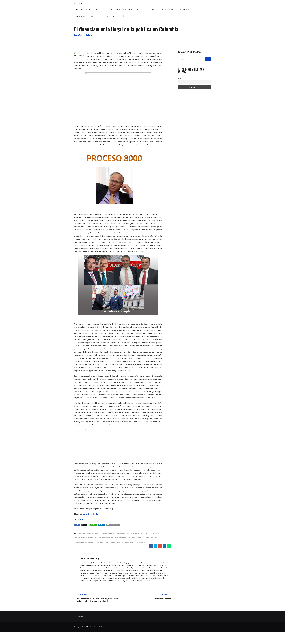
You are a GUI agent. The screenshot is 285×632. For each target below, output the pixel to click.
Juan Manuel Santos (120, 537)
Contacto (81, 16)
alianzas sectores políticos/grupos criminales (100, 533)
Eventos (94, 16)
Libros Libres (150, 10)
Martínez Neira (149, 537)
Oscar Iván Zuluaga (101, 542)
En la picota (92, 10)
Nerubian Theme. (93, 627)
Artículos (107, 10)
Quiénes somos (168, 10)
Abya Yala (82, 533)
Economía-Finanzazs (154, 533)
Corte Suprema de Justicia (139, 533)
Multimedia (185, 10)
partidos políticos (114, 542)
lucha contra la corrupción (135, 537)
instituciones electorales (106, 537)
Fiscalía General (92, 537)
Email (179, 79)
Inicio (79, 10)
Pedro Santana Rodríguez (83, 35)
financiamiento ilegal (81, 537)
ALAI (81, 519)
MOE (156, 537)
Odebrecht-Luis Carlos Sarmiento (84, 542)
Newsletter (108, 16)
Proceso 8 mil (141, 542)
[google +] (160, 546)
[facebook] (150, 546)
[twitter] (155, 546)
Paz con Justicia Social (128, 10)
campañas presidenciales (122, 533)
